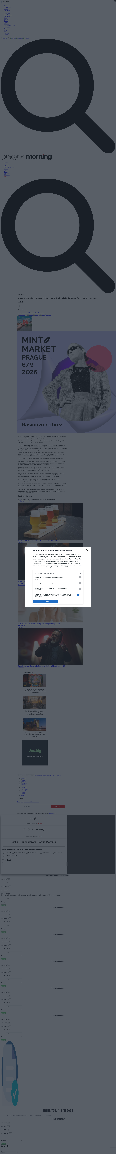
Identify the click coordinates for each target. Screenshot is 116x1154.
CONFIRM (46, 601)
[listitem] (58, 573)
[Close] (87, 550)
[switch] (79, 577)
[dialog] (58, 577)
